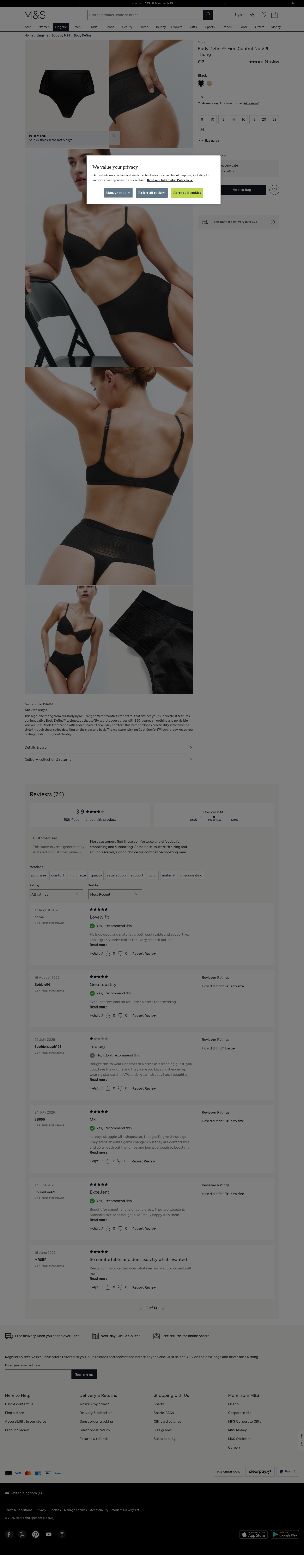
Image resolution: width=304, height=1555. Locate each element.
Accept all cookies (187, 192)
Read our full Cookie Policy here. (170, 180)
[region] (153, 179)
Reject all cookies (151, 192)
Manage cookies (118, 192)
